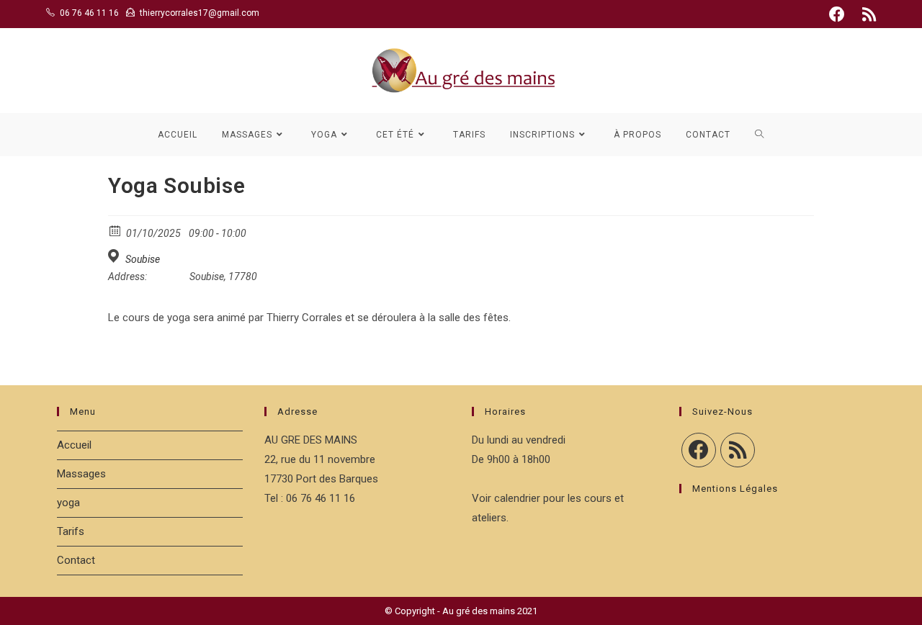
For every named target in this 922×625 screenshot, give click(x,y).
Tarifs (70, 531)
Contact (76, 560)
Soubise (142, 259)
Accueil (74, 445)
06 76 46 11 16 (89, 13)
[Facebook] (698, 450)
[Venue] (115, 256)
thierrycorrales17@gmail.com (199, 13)
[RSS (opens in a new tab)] (867, 14)
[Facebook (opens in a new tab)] (837, 14)
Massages (81, 473)
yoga (68, 502)
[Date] (115, 230)
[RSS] (737, 450)
